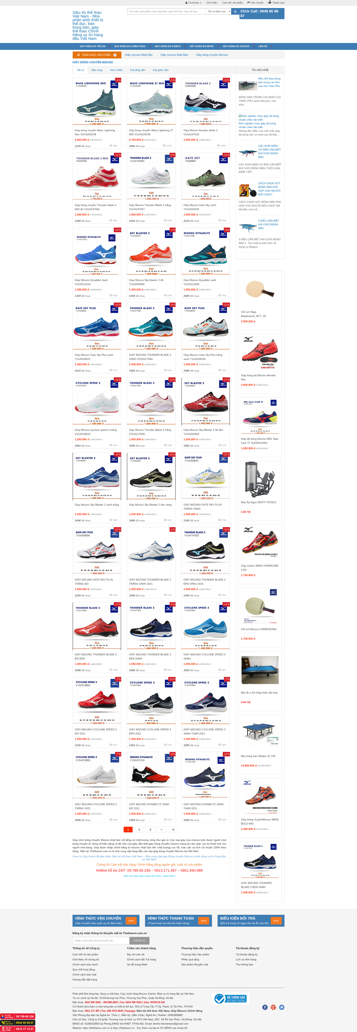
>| (173, 829)
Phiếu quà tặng (190, 959)
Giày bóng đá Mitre (202, 46)
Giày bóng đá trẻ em (92, 46)
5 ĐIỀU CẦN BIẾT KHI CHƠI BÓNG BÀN (268, 224)
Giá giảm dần (161, 69)
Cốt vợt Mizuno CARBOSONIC (259, 629)
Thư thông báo (244, 964)
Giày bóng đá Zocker (236, 46)
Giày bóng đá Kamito (168, 46)
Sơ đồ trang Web (137, 964)
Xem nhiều (116, 69)
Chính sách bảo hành (85, 964)
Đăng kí (139, 940)
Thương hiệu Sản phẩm (195, 954)
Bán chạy (97, 69)
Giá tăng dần (137, 69)
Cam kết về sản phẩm (85, 954)
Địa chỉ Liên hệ (135, 954)
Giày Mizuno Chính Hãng (186, 1010)
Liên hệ (262, 46)
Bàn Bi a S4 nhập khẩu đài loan (259, 692)
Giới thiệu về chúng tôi (86, 959)
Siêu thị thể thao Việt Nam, (153, 1010)
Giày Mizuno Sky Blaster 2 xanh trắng (97, 504)
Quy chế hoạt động (84, 969)
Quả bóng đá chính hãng (130, 46)
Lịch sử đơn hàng (246, 959)
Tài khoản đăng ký (247, 954)
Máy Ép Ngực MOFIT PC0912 (258, 502)
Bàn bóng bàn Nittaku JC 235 (258, 756)
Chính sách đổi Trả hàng (141, 959)
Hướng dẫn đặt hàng (85, 979)
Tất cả (80, 69)
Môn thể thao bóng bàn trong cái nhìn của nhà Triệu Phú (269, 82)
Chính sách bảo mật (84, 974)
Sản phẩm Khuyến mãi (194, 964)
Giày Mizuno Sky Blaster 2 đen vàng (150, 504)
